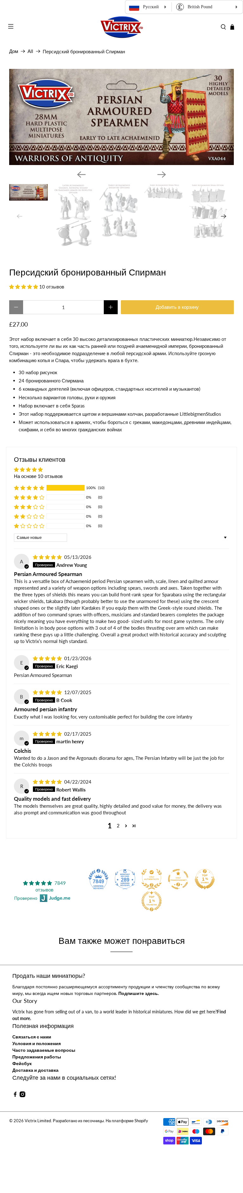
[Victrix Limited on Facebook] (15, 1095)
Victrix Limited (38, 1120)
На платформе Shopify (127, 1120)
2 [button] (118, 825)
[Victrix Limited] (121, 27)
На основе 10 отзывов (38, 476)
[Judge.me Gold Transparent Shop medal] (178, 879)
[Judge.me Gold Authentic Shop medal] (151, 879)
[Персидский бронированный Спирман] (121, 117)
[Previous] (81, 174)
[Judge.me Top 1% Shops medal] (205, 879)
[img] (47, 557)
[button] (23, 286)
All (30, 51)
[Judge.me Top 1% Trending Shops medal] (151, 901)
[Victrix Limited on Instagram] (22, 1095)
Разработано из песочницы (78, 1120)
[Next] (161, 174)
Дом (13, 51)
